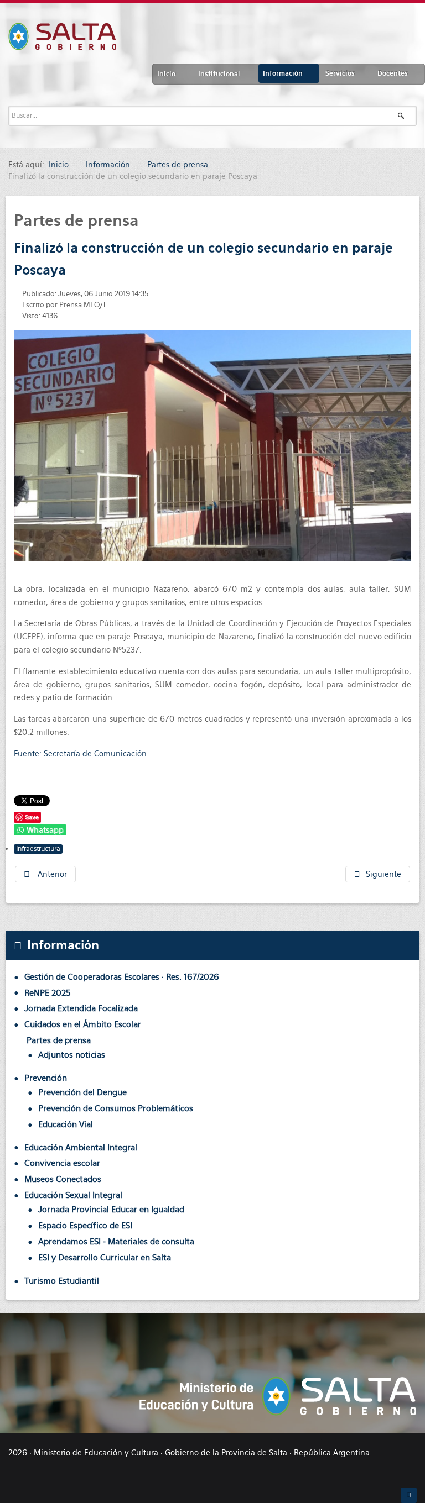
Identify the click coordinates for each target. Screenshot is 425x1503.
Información (283, 73)
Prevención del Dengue (82, 1092)
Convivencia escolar (62, 1163)
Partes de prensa (59, 1040)
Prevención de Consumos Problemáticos (115, 1108)
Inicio (166, 74)
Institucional (219, 74)
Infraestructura (38, 849)
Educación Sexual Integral (73, 1195)
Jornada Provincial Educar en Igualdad (111, 1209)
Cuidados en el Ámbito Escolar (82, 1024)
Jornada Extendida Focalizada (81, 1008)
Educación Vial (65, 1124)
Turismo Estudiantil (61, 1280)
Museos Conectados (62, 1179)
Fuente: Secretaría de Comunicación (80, 753)
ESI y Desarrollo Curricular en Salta (104, 1257)
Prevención (45, 1078)
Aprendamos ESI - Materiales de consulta (116, 1241)
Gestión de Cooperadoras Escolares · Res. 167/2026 (121, 976)
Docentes (392, 73)
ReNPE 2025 (47, 992)
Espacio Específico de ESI (85, 1225)
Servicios (340, 73)
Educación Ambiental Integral (80, 1147)
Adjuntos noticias (71, 1054)
